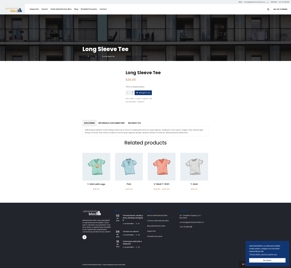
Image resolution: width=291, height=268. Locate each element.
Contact (103, 9)
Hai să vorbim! (280, 9)
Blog (76, 9)
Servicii (45, 9)
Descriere (89, 123)
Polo (129, 184)
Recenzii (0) (134, 123)
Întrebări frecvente (89, 9)
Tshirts (99, 56)
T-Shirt (194, 184)
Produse (92, 56)
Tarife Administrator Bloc (61, 9)
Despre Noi (34, 9)
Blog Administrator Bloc (156, 226)
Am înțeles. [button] (267, 260)
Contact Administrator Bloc (158, 221)
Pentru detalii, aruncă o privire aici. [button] (263, 254)
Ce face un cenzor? (131, 231)
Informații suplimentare (111, 123)
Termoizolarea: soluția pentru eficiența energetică (133, 217)
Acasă (84, 56)
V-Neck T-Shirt (161, 184)
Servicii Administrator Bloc (157, 215)
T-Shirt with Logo (96, 184)
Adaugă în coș (144, 93)
